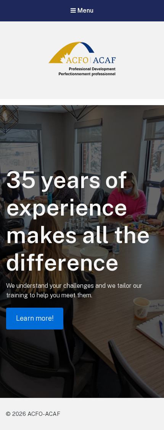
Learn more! (34, 318)
